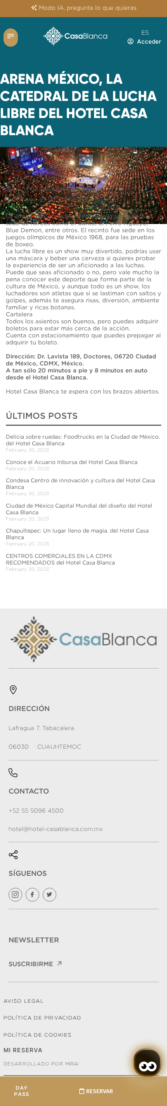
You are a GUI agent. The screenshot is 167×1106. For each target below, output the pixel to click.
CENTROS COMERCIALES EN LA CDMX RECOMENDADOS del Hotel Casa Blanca (60, 559)
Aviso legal (23, 1001)
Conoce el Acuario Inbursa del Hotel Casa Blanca (71, 462)
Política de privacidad (42, 1018)
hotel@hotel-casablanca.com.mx (56, 829)
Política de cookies (37, 1035)
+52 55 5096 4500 (36, 811)
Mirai (71, 1063)
